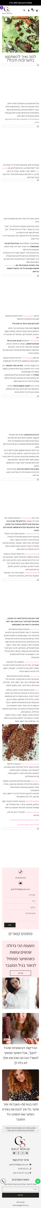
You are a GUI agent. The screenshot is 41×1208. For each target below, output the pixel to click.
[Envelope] (14, 1153)
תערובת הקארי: (34, 629)
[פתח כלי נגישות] (1, 7)
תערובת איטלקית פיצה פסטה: (30, 764)
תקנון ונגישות (20, 1202)
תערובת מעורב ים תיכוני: (31, 662)
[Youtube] (26, 1153)
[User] (28, 10)
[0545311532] (20, 872)
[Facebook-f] (18, 1153)
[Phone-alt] (3, 1181)
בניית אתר (25, 1205)
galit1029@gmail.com (20, 889)
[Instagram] (22, 1153)
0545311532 (20, 877)
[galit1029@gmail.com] (20, 883)
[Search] (24, 10)
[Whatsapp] (37, 1181)
